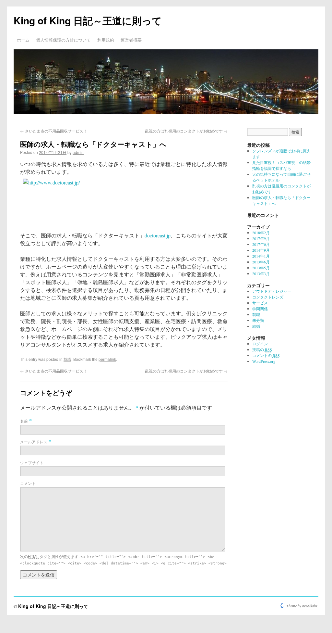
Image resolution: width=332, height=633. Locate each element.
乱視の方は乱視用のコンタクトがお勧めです (186, 130)
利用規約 (105, 40)
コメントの (266, 355)
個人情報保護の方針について (63, 40)
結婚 (256, 326)
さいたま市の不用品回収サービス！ (53, 130)
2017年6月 (261, 244)
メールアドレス (33, 441)
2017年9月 (261, 238)
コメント (28, 483)
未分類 (258, 320)
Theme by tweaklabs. (302, 605)
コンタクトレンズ (267, 296)
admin (78, 152)
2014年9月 (261, 250)
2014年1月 (261, 256)
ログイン (260, 343)
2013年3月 (261, 273)
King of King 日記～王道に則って (88, 20)
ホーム (23, 40)
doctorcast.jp (158, 235)
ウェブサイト (31, 462)
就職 (67, 359)
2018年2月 (261, 232)
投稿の (262, 349)
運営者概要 (131, 40)
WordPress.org (263, 361)
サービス (260, 302)
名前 (24, 421)
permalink (107, 359)
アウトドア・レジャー (271, 291)
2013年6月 (261, 261)
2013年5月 (261, 267)
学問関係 (260, 308)
